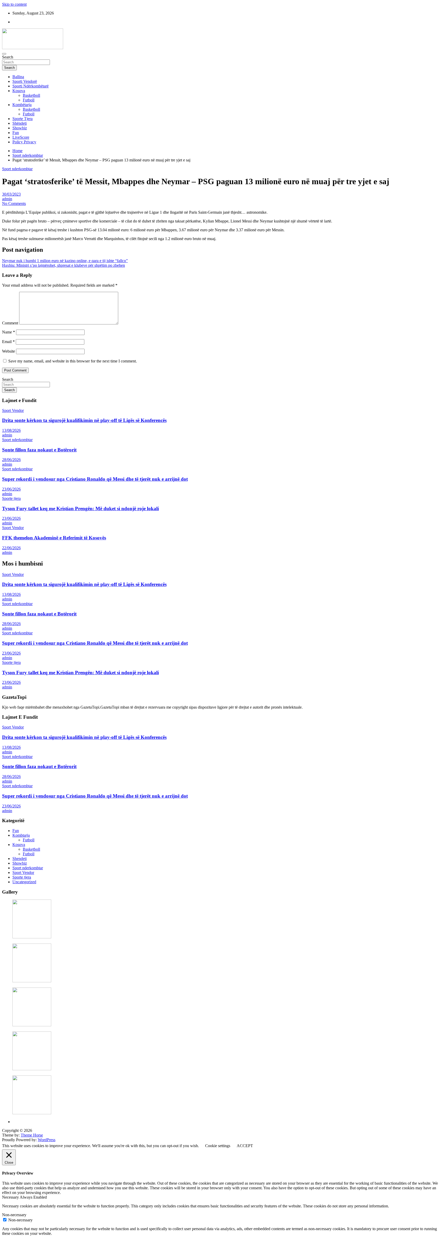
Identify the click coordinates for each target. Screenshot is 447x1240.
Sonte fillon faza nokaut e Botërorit (39, 449)
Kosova (18, 90)
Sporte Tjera (22, 118)
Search (7, 57)
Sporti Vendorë (24, 81)
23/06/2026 (11, 489)
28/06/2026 (11, 459)
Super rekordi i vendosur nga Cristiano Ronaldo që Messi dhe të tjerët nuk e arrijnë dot (95, 479)
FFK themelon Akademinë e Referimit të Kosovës (54, 537)
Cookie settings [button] (217, 1146)
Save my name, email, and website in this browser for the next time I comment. (72, 361)
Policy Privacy (24, 142)
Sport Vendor (13, 410)
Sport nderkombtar (17, 169)
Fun (15, 132)
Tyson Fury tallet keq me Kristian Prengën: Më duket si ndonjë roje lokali (80, 508)
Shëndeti (19, 123)
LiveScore (20, 137)
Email (8, 341)
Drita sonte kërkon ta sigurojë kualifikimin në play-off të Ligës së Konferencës (84, 420)
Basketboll (31, 95)
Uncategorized (24, 882)
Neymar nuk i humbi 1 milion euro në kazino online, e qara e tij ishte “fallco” (65, 260)
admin (7, 199)
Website (8, 351)
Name (8, 332)
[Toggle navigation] (4, 54)
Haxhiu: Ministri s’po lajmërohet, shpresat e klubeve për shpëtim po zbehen (63, 265)
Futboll (28, 100)
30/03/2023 (11, 194)
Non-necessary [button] (14, 1215)
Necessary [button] (11, 1197)
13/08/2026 (11, 430)
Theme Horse (32, 1135)
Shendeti (19, 858)
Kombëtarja (22, 104)
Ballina (18, 77)
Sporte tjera (11, 498)
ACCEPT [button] (245, 1146)
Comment (10, 323)
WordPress (46, 1140)
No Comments (14, 203)
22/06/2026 (11, 548)
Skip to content (14, 4)
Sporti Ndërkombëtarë (30, 86)
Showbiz (19, 128)
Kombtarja (21, 835)
